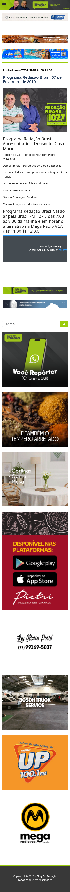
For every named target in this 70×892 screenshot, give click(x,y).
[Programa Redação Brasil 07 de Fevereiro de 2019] (35, 110)
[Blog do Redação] (35, 4)
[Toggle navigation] (4, 5)
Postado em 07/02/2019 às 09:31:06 (27, 70)
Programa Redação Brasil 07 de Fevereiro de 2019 (32, 79)
